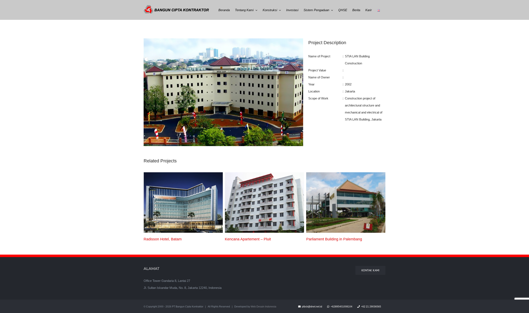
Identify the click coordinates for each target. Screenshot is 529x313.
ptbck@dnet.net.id (312, 306)
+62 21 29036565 (371, 306)
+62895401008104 (341, 306)
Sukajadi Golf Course (323, 239)
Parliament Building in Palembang (253, 239)
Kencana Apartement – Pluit (167, 239)
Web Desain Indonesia (263, 306)
